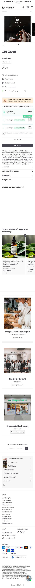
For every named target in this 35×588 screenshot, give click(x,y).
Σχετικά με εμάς (6, 498)
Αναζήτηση (5, 521)
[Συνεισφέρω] (26, 448)
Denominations (7, 58)
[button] (17, 112)
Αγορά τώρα (17, 145)
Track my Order (6, 500)
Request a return (7, 502)
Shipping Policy (6, 516)
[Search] (31, 11)
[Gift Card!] (13, 207)
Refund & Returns (7, 518)
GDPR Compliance (7, 512)
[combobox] (17, 11)
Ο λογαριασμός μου (7, 523)
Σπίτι (3, 46)
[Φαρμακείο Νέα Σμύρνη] (17, 407)
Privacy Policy (6, 514)
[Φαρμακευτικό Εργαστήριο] (17, 313)
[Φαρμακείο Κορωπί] (17, 360)
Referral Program (7, 505)
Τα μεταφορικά (19, 133)
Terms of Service (7, 509)
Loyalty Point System (8, 507)
